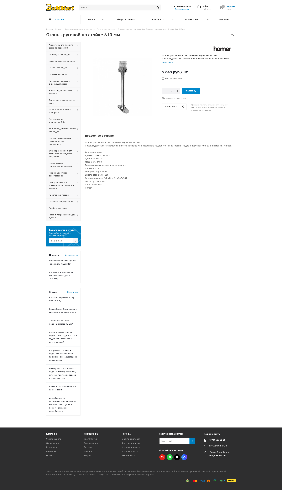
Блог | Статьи (90, 439)
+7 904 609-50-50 (182, 6)
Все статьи (72, 292)
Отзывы (50, 455)
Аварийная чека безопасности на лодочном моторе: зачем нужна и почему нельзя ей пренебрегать (62, 404)
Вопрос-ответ (91, 443)
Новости (88, 451)
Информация (91, 433)
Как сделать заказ (131, 443)
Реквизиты (51, 447)
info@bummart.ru (218, 445)
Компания (51, 433)
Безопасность (128, 455)
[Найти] (157, 7)
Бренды (88, 447)
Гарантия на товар (131, 439)
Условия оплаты (130, 451)
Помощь (126, 433)
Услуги (87, 455)
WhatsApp (170, 457)
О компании (52, 443)
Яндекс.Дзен (177, 457)
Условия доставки (131, 447)
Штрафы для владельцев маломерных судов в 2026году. (61, 275)
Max (184, 457)
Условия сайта (53, 439)
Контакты (51, 451)
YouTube (162, 457)
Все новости (71, 255)
